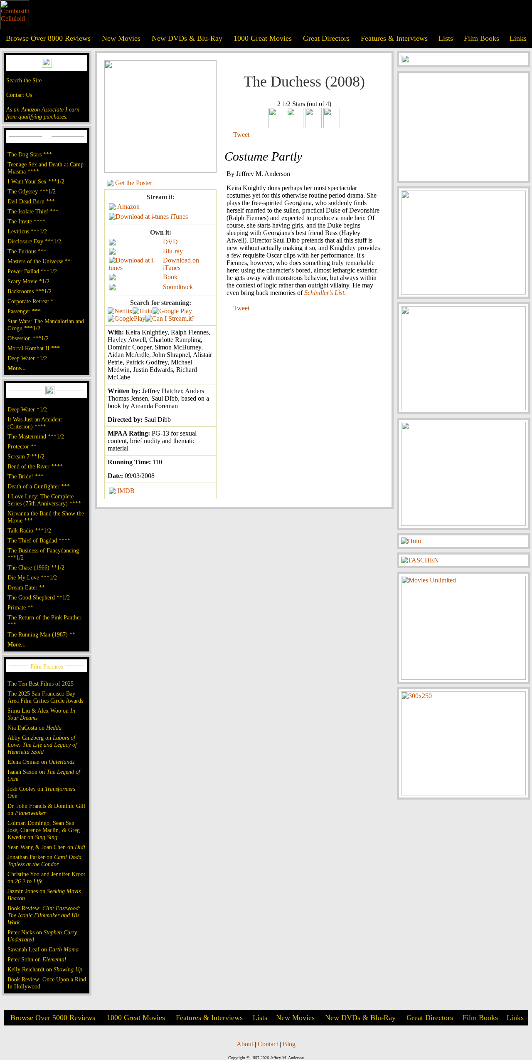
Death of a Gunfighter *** (38, 486)
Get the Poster (133, 182)
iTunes (179, 216)
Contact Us (19, 95)
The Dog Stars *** (29, 154)
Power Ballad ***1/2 (32, 271)
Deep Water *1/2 (27, 358)
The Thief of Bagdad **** (38, 540)
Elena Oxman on (40, 761)
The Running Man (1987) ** (41, 634)
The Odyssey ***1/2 (31, 191)
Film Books (481, 38)
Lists (445, 38)
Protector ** (22, 446)
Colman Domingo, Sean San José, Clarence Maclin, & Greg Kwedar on (43, 830)
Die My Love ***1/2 (32, 577)
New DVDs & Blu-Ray (187, 38)
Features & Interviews (394, 38)
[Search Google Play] (126, 318)
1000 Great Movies (263, 38)
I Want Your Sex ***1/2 (35, 181)
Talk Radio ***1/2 (29, 530)
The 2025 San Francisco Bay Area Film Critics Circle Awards (45, 697)
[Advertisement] (463, 127)
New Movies (121, 38)
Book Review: (44, 915)
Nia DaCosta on (34, 727)
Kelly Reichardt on (44, 969)
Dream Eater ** (26, 587)
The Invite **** (26, 221)
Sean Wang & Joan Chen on (46, 847)
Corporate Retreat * (30, 301)
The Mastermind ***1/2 (35, 436)
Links (518, 38)
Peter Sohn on (36, 959)
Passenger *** (24, 311)
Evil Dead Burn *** (31, 201)
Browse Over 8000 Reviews (48, 38)
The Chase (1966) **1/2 (35, 567)
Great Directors (326, 38)
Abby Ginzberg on (42, 744)
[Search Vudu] (172, 311)
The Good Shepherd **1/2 (38, 597)
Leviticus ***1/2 (27, 231)
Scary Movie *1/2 (28, 281)
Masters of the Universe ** (39, 261)
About (244, 1044)
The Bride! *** (25, 476)
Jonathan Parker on (44, 860)
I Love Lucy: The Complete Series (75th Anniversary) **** (44, 500)
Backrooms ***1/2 (29, 291)
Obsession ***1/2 (28, 338)
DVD (170, 241)
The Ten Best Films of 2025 (40, 683)
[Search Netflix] (120, 311)
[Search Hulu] (143, 311)
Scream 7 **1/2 (25, 456)
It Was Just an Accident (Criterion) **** (34, 423)
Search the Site (24, 80)
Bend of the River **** (35, 466)
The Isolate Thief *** (33, 211)
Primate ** (20, 607)
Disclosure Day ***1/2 (34, 241)
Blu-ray (173, 251)
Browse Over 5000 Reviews (52, 1017)
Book (170, 276)
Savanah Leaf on (43, 949)
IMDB (126, 490)
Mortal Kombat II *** (33, 348)
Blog (289, 1044)
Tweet (241, 134)
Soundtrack (178, 286)
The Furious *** (27, 251)
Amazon (128, 206)
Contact (268, 1044)
